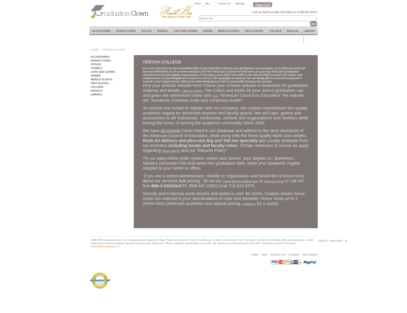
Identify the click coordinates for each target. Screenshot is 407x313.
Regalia (293, 30)
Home (197, 3)
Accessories (101, 30)
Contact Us (224, 3)
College (275, 30)
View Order (309, 254)
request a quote (274, 181)
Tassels (162, 30)
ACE (215, 96)
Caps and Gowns (185, 30)
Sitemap (239, 3)
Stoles (146, 30)
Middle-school (229, 30)
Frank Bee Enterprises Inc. (105, 246)
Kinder (208, 30)
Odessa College (192, 91)
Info (207, 3)
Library (309, 30)
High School (254, 30)
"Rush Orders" (171, 151)
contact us (249, 204)
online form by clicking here (240, 181)
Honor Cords (126, 30)
